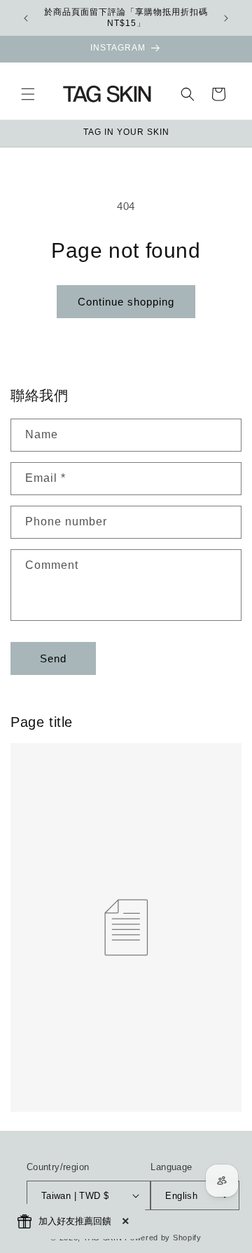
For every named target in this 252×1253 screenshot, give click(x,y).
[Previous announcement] (25, 18)
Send (53, 658)
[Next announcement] (226, 18)
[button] (28, 94)
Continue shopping (126, 302)
